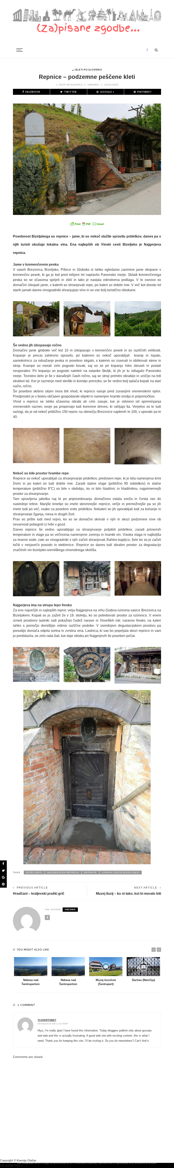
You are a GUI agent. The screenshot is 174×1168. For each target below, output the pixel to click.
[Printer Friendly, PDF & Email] (87, 223)
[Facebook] (147, 50)
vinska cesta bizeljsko (120, 872)
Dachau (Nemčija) (143, 980)
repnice (90, 872)
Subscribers (116, 1096)
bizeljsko (34, 872)
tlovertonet (47, 1020)
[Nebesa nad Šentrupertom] (30, 966)
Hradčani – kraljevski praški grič (38, 893)
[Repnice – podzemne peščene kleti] (87, 159)
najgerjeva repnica (63, 872)
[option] (30, 971)
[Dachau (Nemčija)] (143, 966)
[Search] (156, 50)
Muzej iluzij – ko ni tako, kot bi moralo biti (128, 893)
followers (27, 1096)
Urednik (93, 84)
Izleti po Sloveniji (88, 69)
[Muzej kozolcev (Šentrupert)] (105, 966)
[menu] (18, 50)
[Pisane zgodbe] (87, 20)
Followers (147, 1096)
